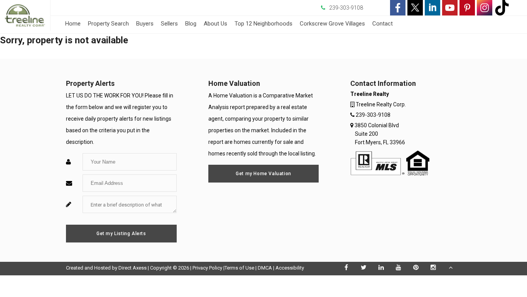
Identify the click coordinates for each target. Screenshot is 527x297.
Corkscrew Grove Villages (332, 23)
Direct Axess (132, 268)
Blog (190, 23)
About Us (215, 23)
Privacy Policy (207, 268)
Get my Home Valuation (263, 173)
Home (73, 23)
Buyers (145, 23)
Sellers (169, 23)
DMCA (265, 268)
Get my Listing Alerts (121, 233)
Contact (382, 23)
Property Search (108, 23)
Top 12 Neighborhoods (263, 23)
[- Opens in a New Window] (397, 7)
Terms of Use (239, 268)
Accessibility (289, 268)
